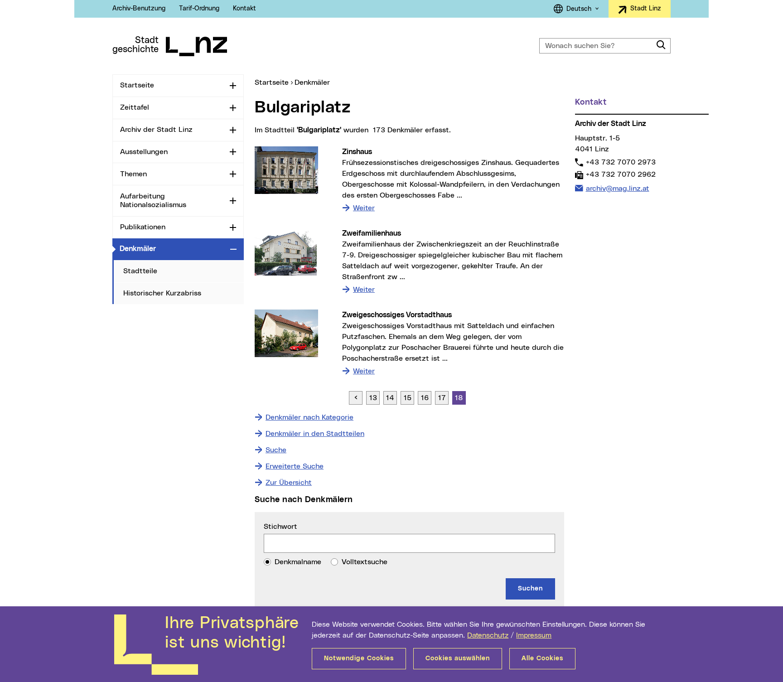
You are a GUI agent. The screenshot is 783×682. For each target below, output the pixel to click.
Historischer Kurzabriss (162, 293)
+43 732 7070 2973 (620, 162)
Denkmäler (173, 248)
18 (459, 397)
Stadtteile (140, 271)
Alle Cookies (542, 658)
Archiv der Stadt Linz (156, 129)
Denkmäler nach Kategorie (309, 417)
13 (373, 397)
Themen (133, 174)
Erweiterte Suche (295, 466)
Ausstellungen (144, 151)
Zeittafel (134, 107)
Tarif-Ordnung (199, 8)
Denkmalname (298, 562)
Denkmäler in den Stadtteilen (315, 433)
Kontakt (244, 8)
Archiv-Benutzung (138, 8)
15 (407, 397)
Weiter (364, 208)
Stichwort (280, 526)
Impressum (533, 635)
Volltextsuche (364, 562)
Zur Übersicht (289, 482)
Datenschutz (487, 635)
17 (442, 397)
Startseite (137, 85)
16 (425, 397)
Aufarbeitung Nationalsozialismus (153, 200)
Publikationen (142, 227)
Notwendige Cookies (359, 658)
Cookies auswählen (457, 658)
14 (390, 397)
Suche (276, 450)
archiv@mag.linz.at (617, 188)
